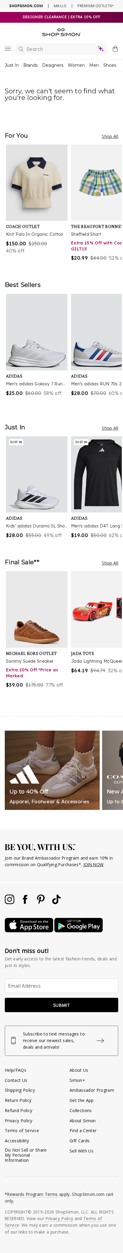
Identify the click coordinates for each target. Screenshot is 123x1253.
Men (94, 65)
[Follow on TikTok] (56, 902)
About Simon (83, 1120)
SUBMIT (61, 1005)
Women (76, 65)
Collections (81, 1110)
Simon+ (77, 1080)
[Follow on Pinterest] (41, 902)
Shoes (109, 65)
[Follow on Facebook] (25, 902)
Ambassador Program (92, 1090)
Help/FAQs (15, 1070)
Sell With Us (81, 1151)
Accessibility (17, 1140)
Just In (12, 65)
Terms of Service (22, 1130)
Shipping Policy (20, 1090)
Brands (30, 65)
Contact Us (16, 1080)
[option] (38, 207)
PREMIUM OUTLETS (95, 5)
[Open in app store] (29, 930)
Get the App (82, 1100)
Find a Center (83, 1130)
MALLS (60, 5)
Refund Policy (18, 1110)
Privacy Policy (19, 1120)
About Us (79, 1070)
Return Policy (18, 1100)
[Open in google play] (78, 930)
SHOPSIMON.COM (26, 6)
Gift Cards (80, 1140)
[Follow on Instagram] (10, 902)
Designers (52, 65)
